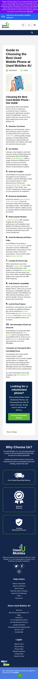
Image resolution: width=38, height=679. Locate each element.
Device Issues (19, 588)
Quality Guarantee (19, 625)
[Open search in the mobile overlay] (32, 32)
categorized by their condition (16, 185)
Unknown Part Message (19, 593)
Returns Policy (19, 646)
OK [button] (20, 675)
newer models (19, 266)
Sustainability (19, 632)
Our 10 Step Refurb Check (19, 620)
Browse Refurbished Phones (19, 417)
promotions (15, 339)
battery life (9, 136)
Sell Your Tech (19, 629)
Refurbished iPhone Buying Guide (19, 627)
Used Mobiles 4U (17, 158)
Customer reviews (12, 220)
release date (26, 270)
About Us (19, 610)
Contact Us (19, 617)
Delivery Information (19, 583)
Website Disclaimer (19, 651)
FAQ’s (19, 595)
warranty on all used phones (16, 245)
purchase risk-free (15, 256)
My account (19, 598)
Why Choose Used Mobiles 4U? (19, 612)
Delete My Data (19, 656)
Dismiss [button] (30, 11)
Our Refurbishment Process (19, 622)
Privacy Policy (19, 649)
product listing (26, 315)
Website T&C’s (19, 644)
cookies (16, 672)
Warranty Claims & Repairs (19, 591)
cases (25, 311)
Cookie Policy (19, 654)
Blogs (19, 615)
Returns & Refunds (19, 586)
